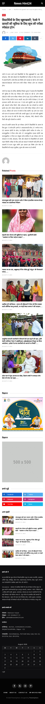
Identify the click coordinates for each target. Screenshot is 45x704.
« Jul (3, 672)
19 (16, 661)
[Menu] (3, 3)
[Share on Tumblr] (35, 38)
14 (28, 658)
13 (22, 658)
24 (5, 664)
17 (5, 661)
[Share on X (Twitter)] (12, 38)
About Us (13, 692)
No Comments (25, 32)
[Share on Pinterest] (20, 38)
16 (40, 658)
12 (16, 658)
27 (22, 664)
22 (34, 661)
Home (5, 692)
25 (11, 664)
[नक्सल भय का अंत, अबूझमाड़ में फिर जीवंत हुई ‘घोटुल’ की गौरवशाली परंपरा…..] (22, 255)
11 (11, 658)
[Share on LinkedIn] (27, 38)
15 (34, 658)
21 (28, 661)
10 (5, 658)
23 (40, 661)
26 (16, 664)
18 (11, 661)
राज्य (4, 15)
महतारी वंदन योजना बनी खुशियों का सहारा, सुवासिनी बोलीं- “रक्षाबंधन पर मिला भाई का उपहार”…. (19, 236)
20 (22, 661)
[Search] (42, 3)
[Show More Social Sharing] (41, 38)
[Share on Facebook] (5, 38)
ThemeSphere (33, 698)
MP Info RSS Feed (35, 692)
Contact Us (23, 692)
